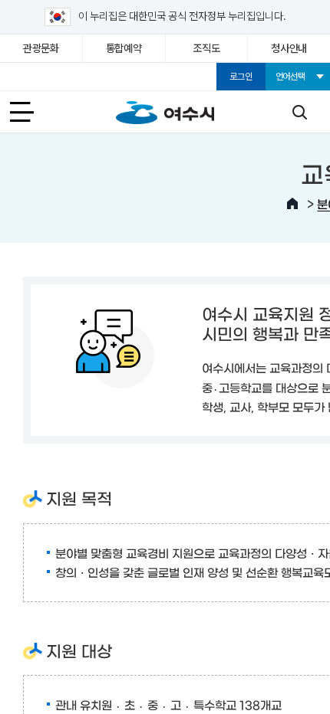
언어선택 (290, 76)
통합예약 (124, 48)
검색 (299, 112)
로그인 (240, 76)
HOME (292, 203)
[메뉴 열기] (30, 112)
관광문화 (41, 48)
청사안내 (289, 48)
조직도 (206, 48)
